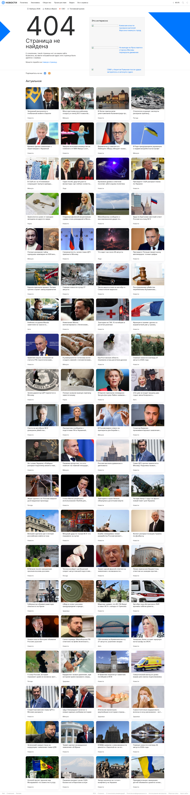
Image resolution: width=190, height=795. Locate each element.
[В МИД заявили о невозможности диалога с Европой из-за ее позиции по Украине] (112, 737)
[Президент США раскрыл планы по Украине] (147, 174)
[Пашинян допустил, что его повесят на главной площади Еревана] (77, 455)
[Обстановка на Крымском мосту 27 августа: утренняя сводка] (112, 631)
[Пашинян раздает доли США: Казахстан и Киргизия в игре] (77, 772)
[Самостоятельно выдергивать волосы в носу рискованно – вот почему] (147, 702)
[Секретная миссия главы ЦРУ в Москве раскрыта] (42, 702)
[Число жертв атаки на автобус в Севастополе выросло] (112, 279)
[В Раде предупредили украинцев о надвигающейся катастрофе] (147, 138)
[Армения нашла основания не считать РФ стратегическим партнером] (42, 350)
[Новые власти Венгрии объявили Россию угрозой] (42, 631)
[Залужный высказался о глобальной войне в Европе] (42, 103)
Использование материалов (157, 793)
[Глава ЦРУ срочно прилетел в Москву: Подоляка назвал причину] (147, 455)
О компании (10, 793)
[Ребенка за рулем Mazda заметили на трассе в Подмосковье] (42, 315)
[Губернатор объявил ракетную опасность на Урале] (42, 596)
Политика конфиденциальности (137, 793)
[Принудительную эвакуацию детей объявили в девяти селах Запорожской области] (147, 772)
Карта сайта (184, 793)
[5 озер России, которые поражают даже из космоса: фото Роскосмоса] (42, 667)
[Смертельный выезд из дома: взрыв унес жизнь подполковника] (147, 667)
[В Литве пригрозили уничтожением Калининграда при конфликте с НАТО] (112, 103)
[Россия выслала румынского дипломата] (112, 455)
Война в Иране (51, 9)
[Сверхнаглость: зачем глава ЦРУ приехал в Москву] (77, 244)
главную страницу (49, 62)
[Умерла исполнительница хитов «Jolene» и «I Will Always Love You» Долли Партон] (77, 138)
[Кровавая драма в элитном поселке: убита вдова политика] (112, 174)
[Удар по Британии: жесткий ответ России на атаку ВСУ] (147, 209)
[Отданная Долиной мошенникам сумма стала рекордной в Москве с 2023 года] (77, 209)
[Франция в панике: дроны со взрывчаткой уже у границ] (147, 315)
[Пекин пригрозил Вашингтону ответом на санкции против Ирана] (147, 561)
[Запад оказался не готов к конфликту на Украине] (112, 772)
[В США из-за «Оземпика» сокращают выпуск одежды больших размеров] (42, 174)
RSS (94, 793)
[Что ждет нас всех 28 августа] (112, 244)
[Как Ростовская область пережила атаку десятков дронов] (112, 350)
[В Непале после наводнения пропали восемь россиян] (42, 561)
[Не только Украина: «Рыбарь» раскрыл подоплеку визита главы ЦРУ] (42, 455)
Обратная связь (173, 793)
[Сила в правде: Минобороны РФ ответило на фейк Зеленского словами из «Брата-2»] (77, 631)
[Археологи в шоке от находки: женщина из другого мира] (42, 209)
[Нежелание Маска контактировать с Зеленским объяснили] (77, 315)
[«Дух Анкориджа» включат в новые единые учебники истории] (77, 702)
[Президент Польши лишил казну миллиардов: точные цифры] (147, 244)
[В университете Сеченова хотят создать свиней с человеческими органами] (77, 350)
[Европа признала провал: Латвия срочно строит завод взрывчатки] (42, 279)
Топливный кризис (77, 9)
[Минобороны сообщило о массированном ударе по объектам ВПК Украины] (112, 209)
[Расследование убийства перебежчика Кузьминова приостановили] (147, 279)
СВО (63, 9)
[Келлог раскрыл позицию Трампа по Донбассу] (147, 526)
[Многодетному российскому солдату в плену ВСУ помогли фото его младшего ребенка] (77, 103)
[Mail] (3, 2)
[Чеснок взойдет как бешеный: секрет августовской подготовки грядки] (77, 561)
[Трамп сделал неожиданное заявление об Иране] (77, 737)
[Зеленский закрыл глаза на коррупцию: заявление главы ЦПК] (42, 737)
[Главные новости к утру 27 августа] (77, 279)
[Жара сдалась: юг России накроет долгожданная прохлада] (42, 491)
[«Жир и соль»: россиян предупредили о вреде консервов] (77, 596)
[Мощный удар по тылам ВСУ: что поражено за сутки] (77, 526)
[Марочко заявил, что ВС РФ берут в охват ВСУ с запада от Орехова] (112, 596)
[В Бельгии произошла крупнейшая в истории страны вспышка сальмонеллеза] (112, 702)
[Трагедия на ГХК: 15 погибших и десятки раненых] (112, 315)
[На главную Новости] (11, 2)
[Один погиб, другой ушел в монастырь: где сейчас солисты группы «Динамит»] (77, 174)
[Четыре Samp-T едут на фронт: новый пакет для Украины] (147, 491)
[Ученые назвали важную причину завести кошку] (77, 385)
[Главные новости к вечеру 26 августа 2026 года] (147, 737)
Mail (3, 793)
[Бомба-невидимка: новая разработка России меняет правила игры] (112, 526)
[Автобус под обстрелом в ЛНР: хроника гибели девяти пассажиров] (147, 596)
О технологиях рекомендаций (115, 793)
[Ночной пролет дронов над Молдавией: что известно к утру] (42, 772)
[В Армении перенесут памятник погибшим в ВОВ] (112, 667)
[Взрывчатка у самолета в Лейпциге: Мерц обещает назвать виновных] (112, 138)
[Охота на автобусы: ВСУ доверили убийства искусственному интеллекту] (42, 420)
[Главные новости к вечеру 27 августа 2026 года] (147, 350)
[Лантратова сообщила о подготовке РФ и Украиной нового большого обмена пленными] (77, 420)
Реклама (18, 793)
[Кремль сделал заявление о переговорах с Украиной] (42, 138)
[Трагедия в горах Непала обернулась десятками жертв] (112, 491)
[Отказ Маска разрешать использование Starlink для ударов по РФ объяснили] (77, 491)
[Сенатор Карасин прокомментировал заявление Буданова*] (147, 420)
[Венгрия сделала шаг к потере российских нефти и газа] (42, 526)
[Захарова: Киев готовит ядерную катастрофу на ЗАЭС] (147, 631)
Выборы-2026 (34, 9)
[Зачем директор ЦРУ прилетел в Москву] (42, 385)
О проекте (101, 793)
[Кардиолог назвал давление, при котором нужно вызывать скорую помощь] (77, 667)
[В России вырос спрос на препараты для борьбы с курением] (112, 420)
